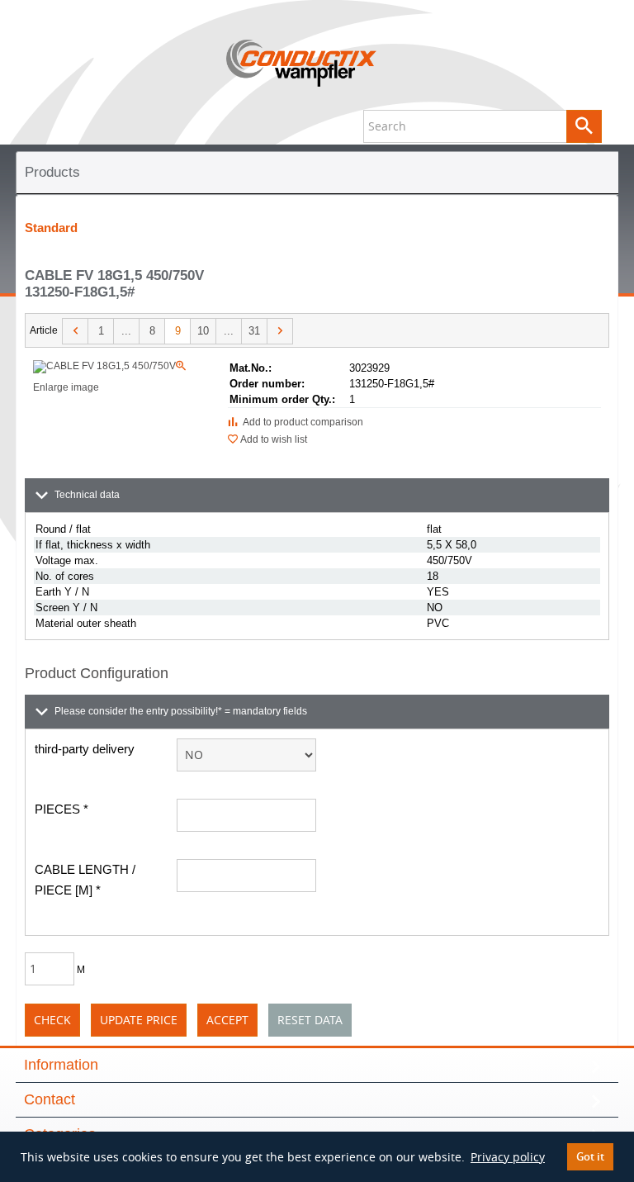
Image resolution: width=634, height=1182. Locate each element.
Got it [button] (590, 1157)
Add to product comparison (300, 422)
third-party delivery (85, 749)
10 (203, 331)
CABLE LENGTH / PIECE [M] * (85, 879)
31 (254, 331)
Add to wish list (272, 439)
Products (52, 172)
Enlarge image (110, 376)
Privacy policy (508, 1157)
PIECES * (61, 809)
